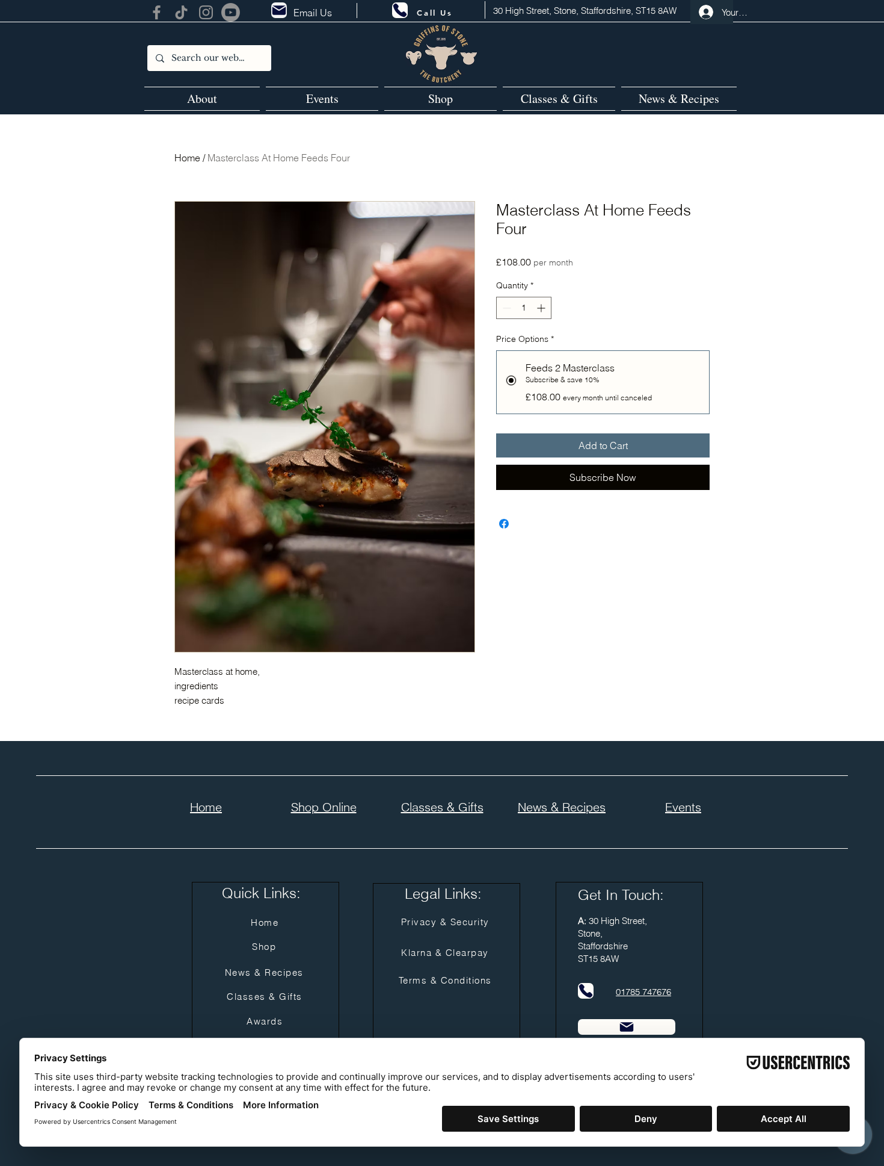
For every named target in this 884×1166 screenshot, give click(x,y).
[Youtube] (230, 12)
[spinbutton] (524, 307)
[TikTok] (181, 12)
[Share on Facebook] (504, 523)
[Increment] (542, 307)
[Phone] (400, 10)
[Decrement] (505, 307)
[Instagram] (206, 12)
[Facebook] (156, 12)
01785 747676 (643, 991)
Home (187, 158)
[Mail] (279, 10)
